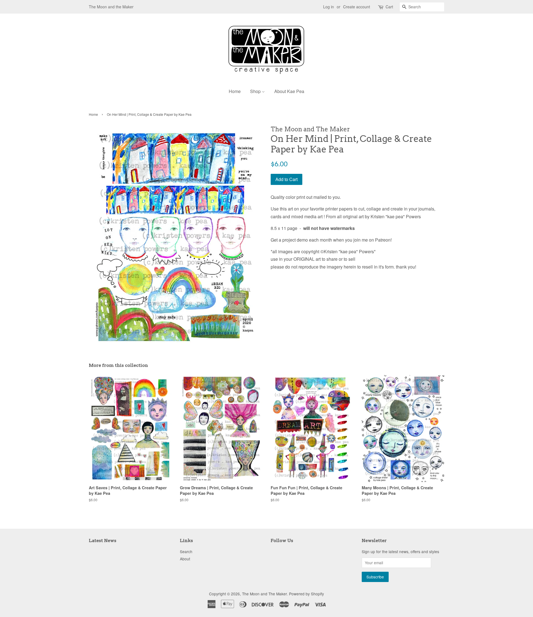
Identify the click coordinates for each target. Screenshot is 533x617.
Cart (389, 6)
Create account (356, 6)
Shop (256, 91)
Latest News (102, 540)
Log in (328, 6)
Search (186, 551)
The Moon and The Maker (264, 593)
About (185, 558)
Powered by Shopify (306, 593)
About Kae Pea (289, 91)
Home (235, 91)
